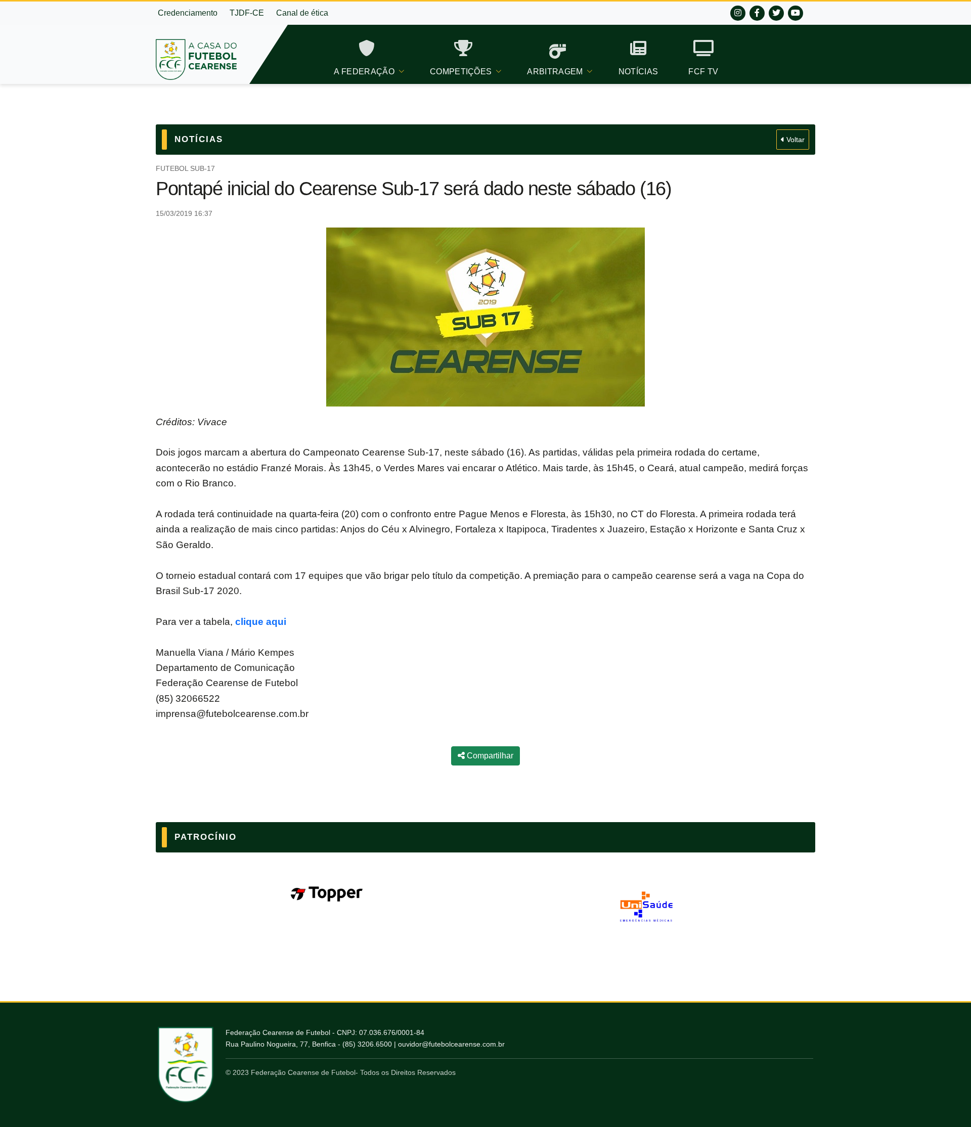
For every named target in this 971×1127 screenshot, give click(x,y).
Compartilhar (489, 755)
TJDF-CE (247, 13)
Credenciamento (187, 13)
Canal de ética (302, 13)
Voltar (794, 140)
